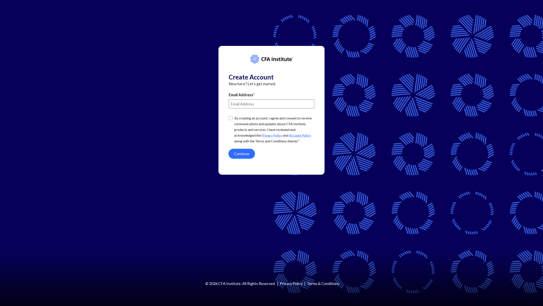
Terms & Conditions (323, 283)
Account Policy (300, 135)
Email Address (241, 94)
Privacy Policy (272, 135)
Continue (241, 153)
